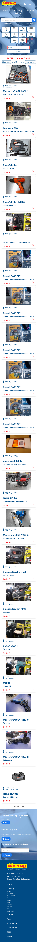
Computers (10, 893)
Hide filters (30, 23)
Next (23, 806)
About (9, 919)
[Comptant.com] (17, 868)
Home (9, 884)
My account (12, 923)
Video (8, 909)
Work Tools (10, 911)
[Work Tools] (23, 40)
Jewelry (9, 900)
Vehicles (9, 906)
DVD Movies (11, 895)
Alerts (6, 822)
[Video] (14, 40)
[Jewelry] (6, 34)
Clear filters (7, 23)
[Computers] (14, 29)
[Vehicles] (31, 34)
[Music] (14, 34)
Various (9, 904)
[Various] (23, 34)
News (9, 936)
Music (9, 902)
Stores (10, 914)
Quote (7, 839)
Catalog (10, 888)
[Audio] (6, 29)
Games (9, 898)
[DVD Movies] (23, 29)
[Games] (31, 29)
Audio (9, 891)
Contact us (12, 927)
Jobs (9, 932)
